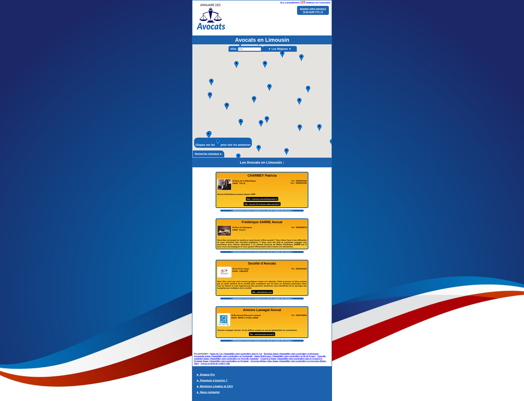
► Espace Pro (205, 374)
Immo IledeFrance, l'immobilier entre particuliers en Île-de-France (285, 356)
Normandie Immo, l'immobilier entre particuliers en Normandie (223, 356)
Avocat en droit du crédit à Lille (215, 363)
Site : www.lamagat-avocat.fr (262, 334)
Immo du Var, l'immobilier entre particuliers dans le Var (236, 354)
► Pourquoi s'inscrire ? (211, 380)
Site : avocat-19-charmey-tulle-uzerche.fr (262, 204)
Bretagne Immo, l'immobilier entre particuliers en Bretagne (291, 354)
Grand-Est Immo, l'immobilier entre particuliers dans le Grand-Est (291, 358)
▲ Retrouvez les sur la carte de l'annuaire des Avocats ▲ (262, 211)
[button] (236, 64)
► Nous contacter (208, 392)
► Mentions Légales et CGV (214, 386)
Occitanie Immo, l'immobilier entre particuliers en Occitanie (221, 361)
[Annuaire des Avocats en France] (211, 31)
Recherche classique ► (208, 153)
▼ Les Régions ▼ (279, 48)
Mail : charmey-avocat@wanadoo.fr (262, 199)
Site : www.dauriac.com (262, 292)
